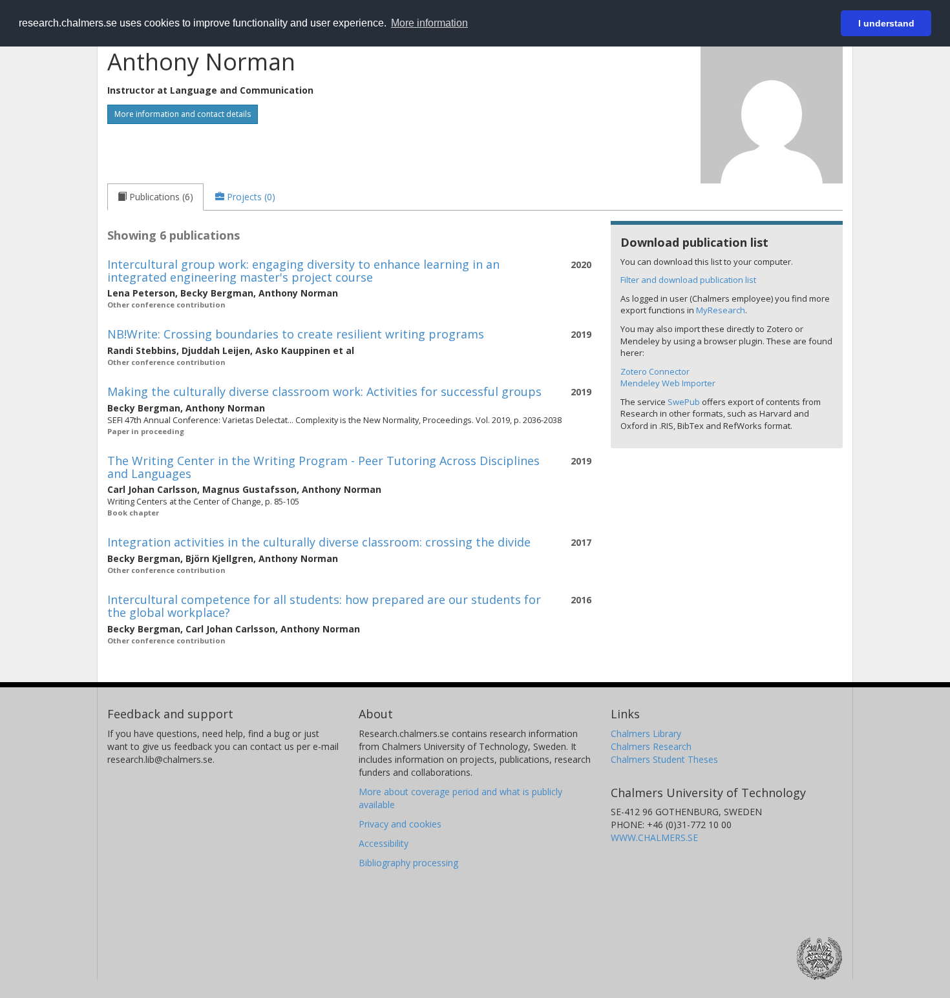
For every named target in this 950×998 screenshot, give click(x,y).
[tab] (155, 197)
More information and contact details (182, 114)
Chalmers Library (646, 733)
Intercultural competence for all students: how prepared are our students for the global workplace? (324, 606)
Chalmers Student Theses (664, 759)
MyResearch (720, 310)
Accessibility (383, 843)
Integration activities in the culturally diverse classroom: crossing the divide (319, 542)
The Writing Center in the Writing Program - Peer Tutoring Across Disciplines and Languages (323, 467)
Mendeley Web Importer (667, 383)
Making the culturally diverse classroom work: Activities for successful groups (324, 391)
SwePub (684, 402)
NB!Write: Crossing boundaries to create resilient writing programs (295, 334)
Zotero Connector (655, 371)
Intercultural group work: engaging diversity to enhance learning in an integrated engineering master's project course (303, 270)
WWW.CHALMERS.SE (654, 837)
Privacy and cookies (400, 824)
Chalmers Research (651, 746)
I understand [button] (886, 23)
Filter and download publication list (688, 280)
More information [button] (429, 22)
